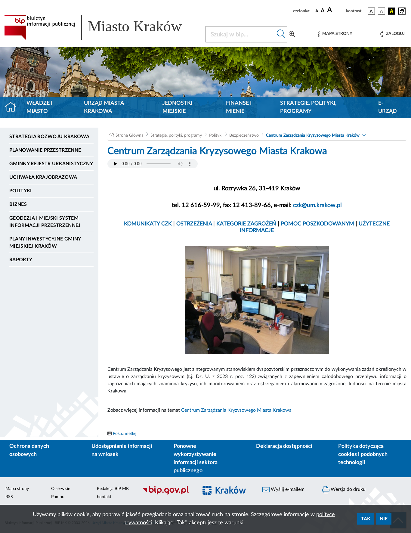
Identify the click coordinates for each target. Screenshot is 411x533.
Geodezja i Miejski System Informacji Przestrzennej (45, 222)
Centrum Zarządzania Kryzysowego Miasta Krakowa (236, 410)
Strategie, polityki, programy (308, 107)
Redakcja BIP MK (113, 489)
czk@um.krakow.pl (317, 205)
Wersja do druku (347, 489)
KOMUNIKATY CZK (148, 224)
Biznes (18, 204)
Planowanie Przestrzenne (45, 150)
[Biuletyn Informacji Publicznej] (166, 494)
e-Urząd (387, 107)
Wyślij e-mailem (287, 489)
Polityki (20, 190)
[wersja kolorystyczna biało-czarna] (381, 11)
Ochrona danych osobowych (29, 450)
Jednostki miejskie (177, 107)
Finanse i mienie (239, 107)
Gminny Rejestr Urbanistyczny (51, 163)
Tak (365, 518)
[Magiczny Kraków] (227, 494)
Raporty (20, 259)
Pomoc (57, 497)
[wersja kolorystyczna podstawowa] (371, 11)
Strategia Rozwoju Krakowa (49, 136)
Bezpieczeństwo (244, 135)
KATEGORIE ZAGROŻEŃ (246, 224)
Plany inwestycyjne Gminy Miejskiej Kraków (45, 243)
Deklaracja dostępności (284, 446)
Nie (384, 518)
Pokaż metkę (124, 434)
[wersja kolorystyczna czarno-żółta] (391, 11)
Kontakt (104, 497)
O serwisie (60, 489)
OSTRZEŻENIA (194, 224)
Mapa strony (17, 489)
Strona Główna (130, 135)
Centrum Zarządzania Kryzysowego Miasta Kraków (313, 135)
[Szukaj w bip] (281, 34)
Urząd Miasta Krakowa (104, 107)
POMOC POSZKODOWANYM (318, 224)
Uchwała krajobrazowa (43, 177)
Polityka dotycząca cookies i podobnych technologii (363, 454)
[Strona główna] (13, 107)
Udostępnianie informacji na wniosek (121, 450)
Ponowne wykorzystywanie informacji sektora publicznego (196, 458)
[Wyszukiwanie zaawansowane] (292, 34)
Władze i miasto (39, 107)
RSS (9, 497)
